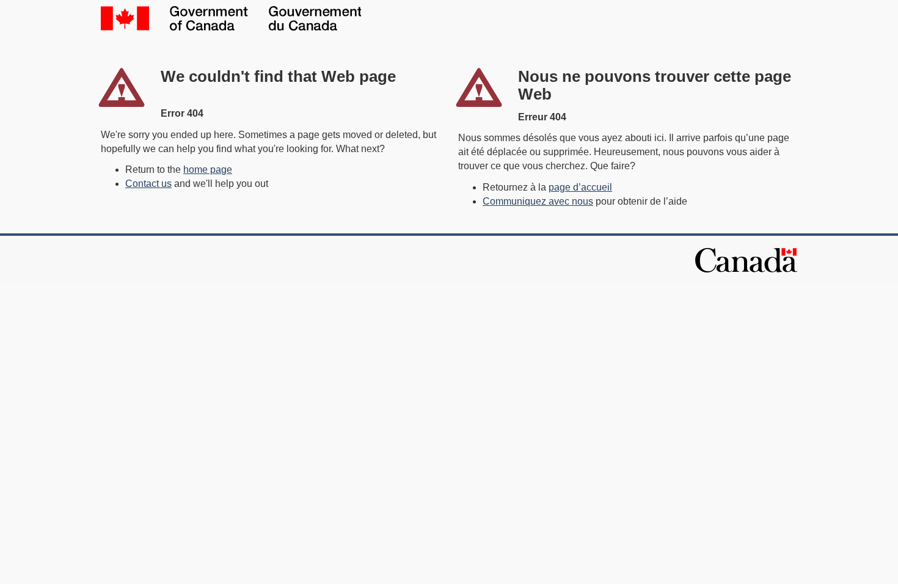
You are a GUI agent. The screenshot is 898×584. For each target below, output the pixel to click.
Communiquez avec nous (538, 201)
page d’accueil (580, 187)
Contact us (148, 183)
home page (207, 169)
